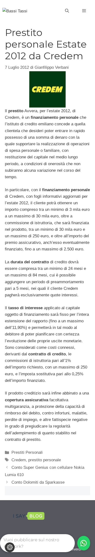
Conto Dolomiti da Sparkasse (38, 482)
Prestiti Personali (27, 452)
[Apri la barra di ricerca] (67, 11)
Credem (18, 460)
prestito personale (44, 460)
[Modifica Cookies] (10, 547)
